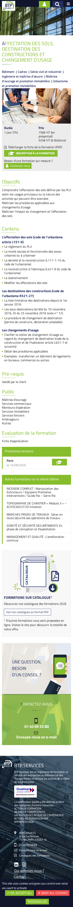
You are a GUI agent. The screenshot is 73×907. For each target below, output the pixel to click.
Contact (20, 877)
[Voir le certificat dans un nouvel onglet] (25, 796)
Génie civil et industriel (45, 71)
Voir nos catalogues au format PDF (27, 612)
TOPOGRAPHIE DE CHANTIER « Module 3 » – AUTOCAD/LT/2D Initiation (37, 505)
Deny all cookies (54, 893)
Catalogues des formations (34, 855)
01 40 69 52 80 (36, 726)
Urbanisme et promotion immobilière (35, 83)
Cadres (22, 71)
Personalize (37, 901)
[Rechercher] (58, 4)
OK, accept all (21, 893)
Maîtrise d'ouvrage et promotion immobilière (29, 78)
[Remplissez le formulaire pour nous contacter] (44, 4)
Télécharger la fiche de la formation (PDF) (35, 147)
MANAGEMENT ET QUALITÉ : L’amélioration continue (35, 538)
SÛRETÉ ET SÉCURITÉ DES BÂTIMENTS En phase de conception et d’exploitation (34, 527)
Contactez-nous (20, 166)
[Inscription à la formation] (59, 462)
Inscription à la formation (35, 153)
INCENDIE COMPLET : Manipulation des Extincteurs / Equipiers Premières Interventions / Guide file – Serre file (32, 492)
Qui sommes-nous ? (29, 871)
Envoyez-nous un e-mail (36, 737)
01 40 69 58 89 (28, 845)
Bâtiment (8, 71)
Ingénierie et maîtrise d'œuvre (22, 76)
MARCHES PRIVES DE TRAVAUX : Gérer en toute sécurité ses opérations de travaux (35, 516)
